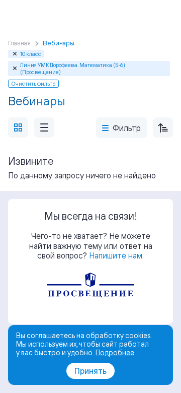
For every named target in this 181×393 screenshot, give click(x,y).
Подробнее (115, 352)
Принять (90, 371)
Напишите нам (115, 255)
